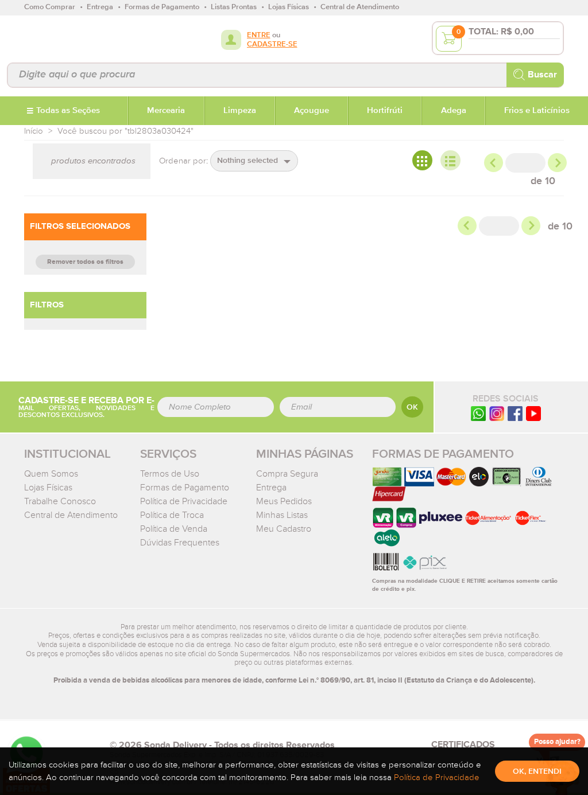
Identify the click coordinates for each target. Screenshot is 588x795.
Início (33, 131)
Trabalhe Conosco (60, 501)
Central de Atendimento (71, 515)
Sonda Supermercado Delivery (61, 38)
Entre (258, 35)
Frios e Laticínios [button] (537, 110)
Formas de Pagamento (184, 487)
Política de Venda (173, 529)
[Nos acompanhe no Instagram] (496, 413)
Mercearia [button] (166, 110)
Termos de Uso (169, 474)
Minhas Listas (282, 515)
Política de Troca (172, 515)
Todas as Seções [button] (68, 110)
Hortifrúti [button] (385, 110)
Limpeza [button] (239, 110)
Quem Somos (51, 474)
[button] (254, 161)
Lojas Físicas (48, 487)
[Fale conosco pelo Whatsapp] (478, 413)
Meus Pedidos (284, 501)
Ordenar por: (183, 160)
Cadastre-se (272, 44)
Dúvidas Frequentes (179, 542)
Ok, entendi (537, 771)
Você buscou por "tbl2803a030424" (125, 131)
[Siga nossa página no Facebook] (515, 413)
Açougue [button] (311, 110)
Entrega (271, 487)
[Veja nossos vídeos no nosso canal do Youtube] (533, 413)
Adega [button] (453, 110)
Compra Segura (287, 474)
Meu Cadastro (283, 529)
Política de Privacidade (183, 501)
